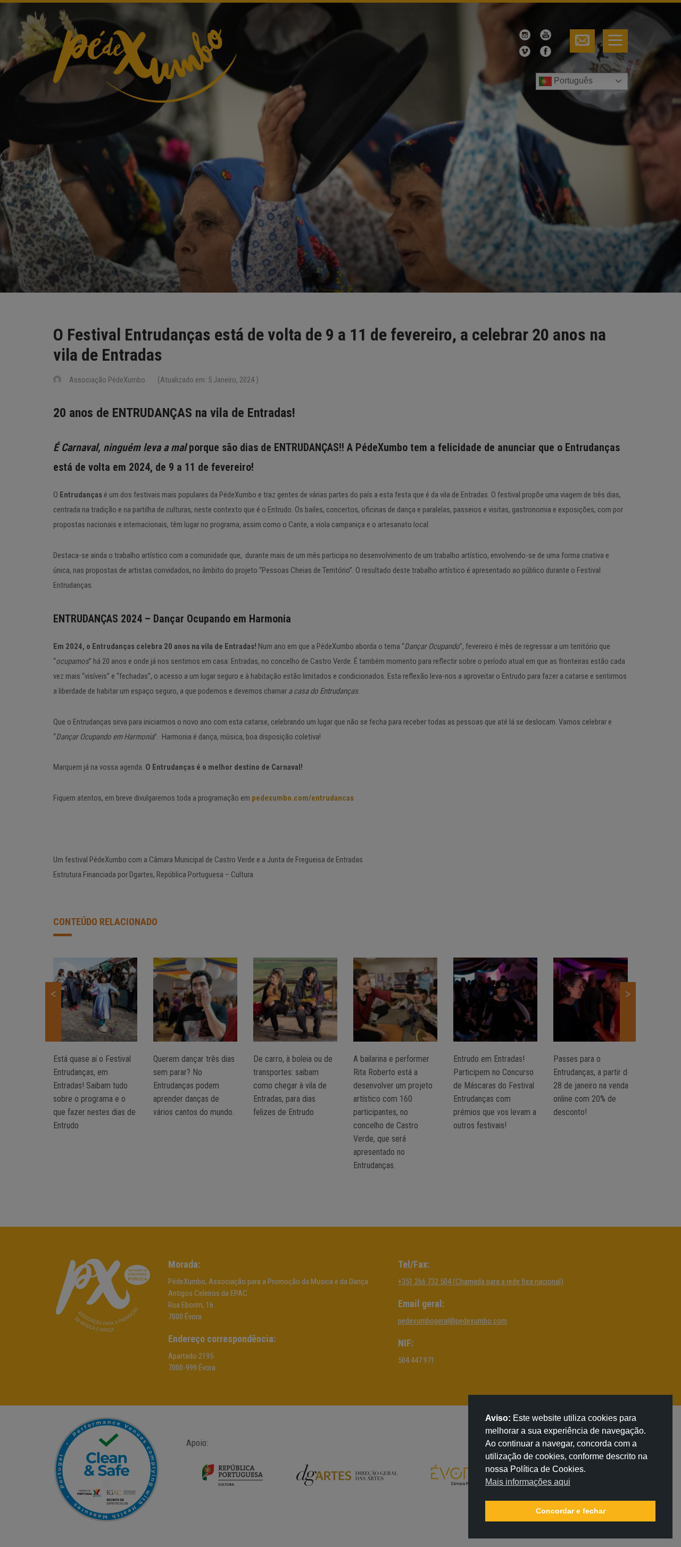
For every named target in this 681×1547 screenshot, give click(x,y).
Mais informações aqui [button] (527, 1481)
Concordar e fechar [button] (570, 1511)
